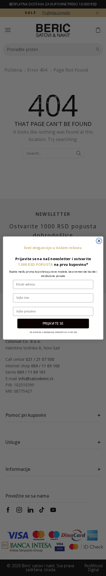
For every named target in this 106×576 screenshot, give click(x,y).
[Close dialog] (99, 241)
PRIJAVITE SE (53, 323)
